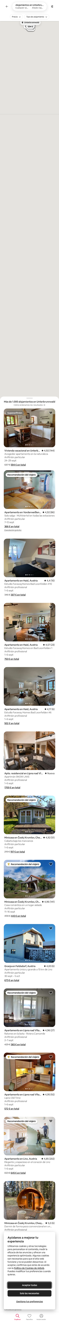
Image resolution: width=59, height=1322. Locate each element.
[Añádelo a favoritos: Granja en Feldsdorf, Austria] (50, 928)
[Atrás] (7, 6)
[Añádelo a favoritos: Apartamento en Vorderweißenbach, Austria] (50, 474)
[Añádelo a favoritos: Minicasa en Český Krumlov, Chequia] (50, 799)
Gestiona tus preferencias (29, 1301)
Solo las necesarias (29, 1293)
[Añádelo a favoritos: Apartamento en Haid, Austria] (50, 542)
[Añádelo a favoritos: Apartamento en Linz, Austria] (50, 1120)
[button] (18, 464)
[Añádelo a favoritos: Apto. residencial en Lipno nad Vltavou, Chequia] (50, 735)
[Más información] (44, 405)
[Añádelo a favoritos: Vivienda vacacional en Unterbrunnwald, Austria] (50, 412)
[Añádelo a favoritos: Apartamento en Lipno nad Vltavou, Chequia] (50, 992)
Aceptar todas (29, 1285)
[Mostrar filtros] (52, 6)
